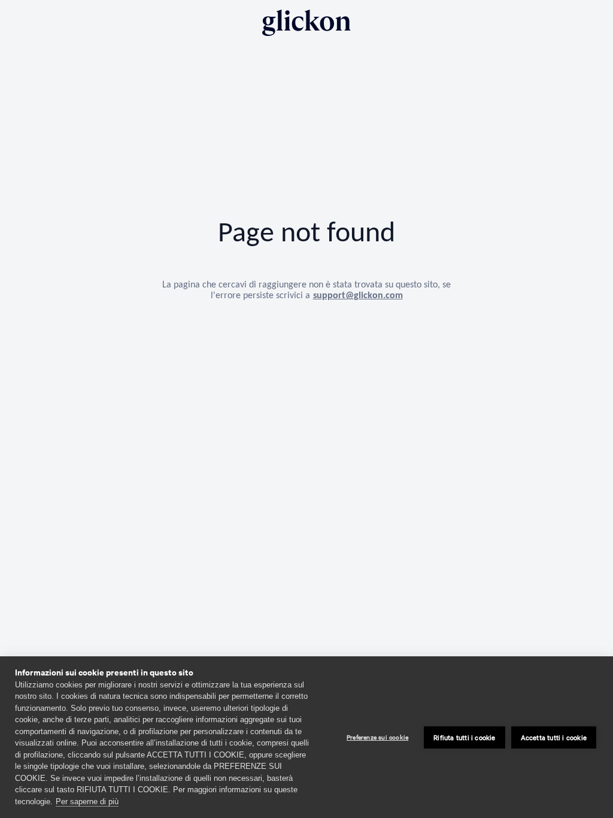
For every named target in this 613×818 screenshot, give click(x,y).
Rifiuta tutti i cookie (464, 737)
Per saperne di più (87, 801)
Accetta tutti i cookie (554, 737)
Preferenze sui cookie (377, 736)
